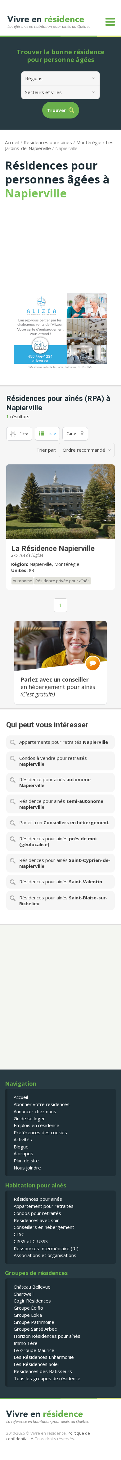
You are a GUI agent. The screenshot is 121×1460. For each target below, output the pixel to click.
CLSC (19, 1234)
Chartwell (24, 1294)
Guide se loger (29, 1118)
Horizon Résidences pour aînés (47, 1336)
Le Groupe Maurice (34, 1350)
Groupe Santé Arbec (35, 1329)
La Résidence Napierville (53, 548)
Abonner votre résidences (41, 1104)
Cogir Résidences (32, 1301)
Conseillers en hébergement (44, 1227)
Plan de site (26, 1160)
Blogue (21, 1146)
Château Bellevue (32, 1287)
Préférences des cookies (40, 1132)
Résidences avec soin (37, 1220)
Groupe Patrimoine (34, 1322)
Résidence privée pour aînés (62, 581)
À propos (23, 1153)
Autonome (22, 581)
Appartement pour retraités (44, 1206)
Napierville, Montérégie (54, 564)
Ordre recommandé (84, 450)
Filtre (24, 433)
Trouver (56, 110)
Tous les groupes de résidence (47, 1378)
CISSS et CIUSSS (31, 1241)
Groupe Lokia (28, 1315)
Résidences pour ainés (38, 1199)
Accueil (12, 142)
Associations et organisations (45, 1255)
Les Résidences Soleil (37, 1364)
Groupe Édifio (28, 1308)
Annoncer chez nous (35, 1111)
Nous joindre (27, 1168)
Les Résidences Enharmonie (44, 1357)
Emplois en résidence (36, 1125)
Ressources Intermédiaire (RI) (46, 1248)
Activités (23, 1139)
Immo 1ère (26, 1343)
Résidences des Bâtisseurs (43, 1371)
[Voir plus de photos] (60, 501)
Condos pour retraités (37, 1213)
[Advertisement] (60, 246)
